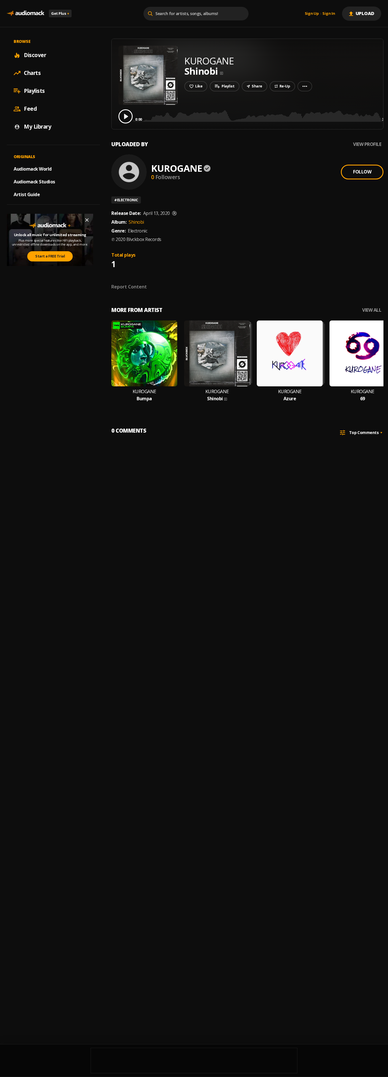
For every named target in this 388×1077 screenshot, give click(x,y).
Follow (362, 172)
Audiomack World (33, 169)
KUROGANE (176, 168)
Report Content (129, 287)
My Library (37, 126)
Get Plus (60, 13)
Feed (30, 108)
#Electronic (126, 199)
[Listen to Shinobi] (217, 353)
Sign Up (312, 13)
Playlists (34, 91)
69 (362, 399)
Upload (365, 13)
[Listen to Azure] (290, 353)
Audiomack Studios (34, 182)
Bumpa (144, 399)
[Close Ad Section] (87, 220)
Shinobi (136, 222)
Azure (289, 399)
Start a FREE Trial (50, 256)
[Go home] (25, 13)
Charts (32, 73)
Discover (35, 55)
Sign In (328, 13)
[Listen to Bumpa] (144, 353)
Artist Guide (27, 194)
